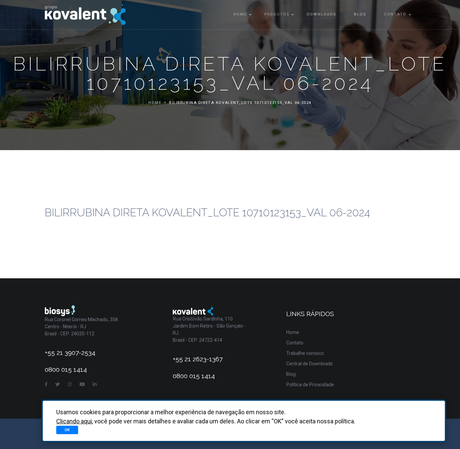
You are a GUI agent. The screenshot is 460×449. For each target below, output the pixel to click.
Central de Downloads (309, 363)
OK (67, 429)
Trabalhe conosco (305, 353)
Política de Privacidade (310, 384)
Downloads (321, 14)
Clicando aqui (74, 421)
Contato (395, 14)
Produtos (276, 14)
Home (240, 14)
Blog (360, 14)
